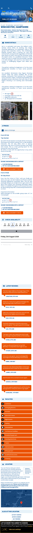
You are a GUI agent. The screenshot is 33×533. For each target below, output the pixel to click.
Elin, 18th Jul (10, 318)
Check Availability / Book (12, 169)
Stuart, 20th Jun (11, 350)
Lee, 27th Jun (10, 329)
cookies (30, 526)
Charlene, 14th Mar (12, 392)
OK (4, 529)
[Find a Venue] (14, 19)
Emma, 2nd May (10, 361)
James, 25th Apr (11, 372)
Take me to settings (15, 529)
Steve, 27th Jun (11, 340)
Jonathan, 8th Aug (12, 296)
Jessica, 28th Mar (11, 381)
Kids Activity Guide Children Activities (12, 14)
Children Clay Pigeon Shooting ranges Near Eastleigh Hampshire (14, 30)
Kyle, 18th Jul (10, 307)
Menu (2, 8)
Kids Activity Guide (6, 30)
